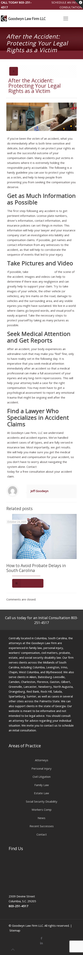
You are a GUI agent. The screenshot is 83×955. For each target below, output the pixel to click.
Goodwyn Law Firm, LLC (53, 467)
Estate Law (41, 793)
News (41, 818)
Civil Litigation (42, 777)
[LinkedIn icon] (42, 943)
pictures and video (41, 272)
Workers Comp (42, 809)
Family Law (41, 785)
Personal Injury (41, 768)
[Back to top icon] (13, 949)
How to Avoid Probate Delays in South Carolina (36, 568)
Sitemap (14, 930)
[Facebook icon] (42, 938)
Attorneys (41, 760)
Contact (41, 834)
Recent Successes (42, 826)
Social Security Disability (41, 801)
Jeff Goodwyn (39, 491)
